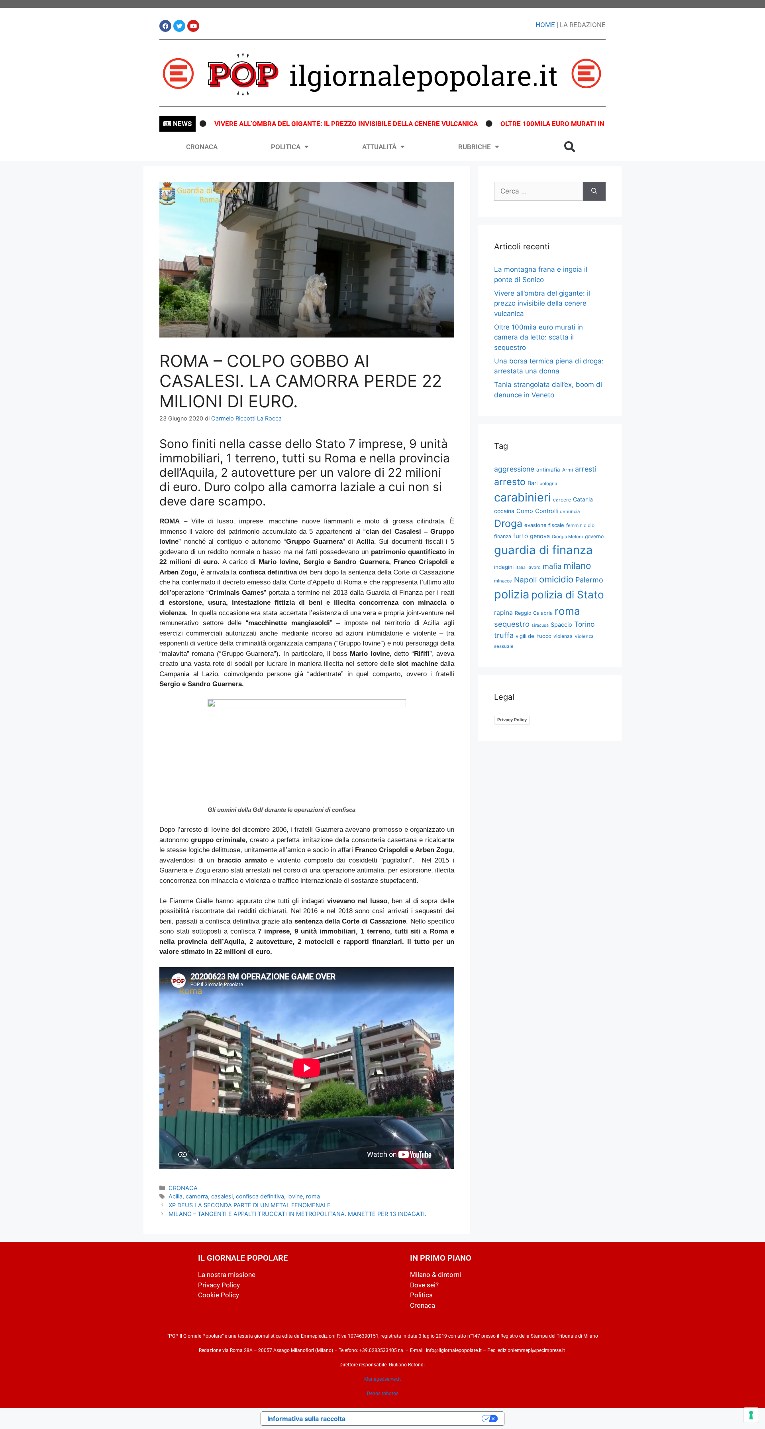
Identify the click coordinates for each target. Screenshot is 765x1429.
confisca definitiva (260, 1196)
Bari (532, 483)
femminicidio (580, 525)
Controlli (546, 511)
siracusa (540, 625)
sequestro (512, 624)
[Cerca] (594, 191)
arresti (585, 469)
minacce (503, 581)
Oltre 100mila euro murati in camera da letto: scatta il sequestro (578, 124)
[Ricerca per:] (538, 191)
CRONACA (202, 147)
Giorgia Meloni (567, 536)
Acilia (175, 1196)
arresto (510, 482)
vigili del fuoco (533, 636)
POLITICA (285, 147)
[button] (570, 147)
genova (540, 536)
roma (313, 1196)
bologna (548, 483)
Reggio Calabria (534, 613)
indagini (504, 567)
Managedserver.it (382, 1379)
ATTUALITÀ (379, 147)
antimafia (548, 469)
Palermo (589, 580)
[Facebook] (165, 26)
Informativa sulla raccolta (306, 1419)
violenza (563, 636)
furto (520, 536)
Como (524, 511)
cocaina (504, 510)
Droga (508, 523)
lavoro (534, 567)
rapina (503, 612)
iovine (295, 1196)
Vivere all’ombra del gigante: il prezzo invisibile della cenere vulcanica (303, 124)
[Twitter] (179, 26)
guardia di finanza (543, 550)
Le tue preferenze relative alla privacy (418, 1419)
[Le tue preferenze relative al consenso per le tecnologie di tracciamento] (751, 1415)
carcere (562, 500)
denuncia (570, 511)
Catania (583, 499)
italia (521, 567)
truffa (504, 635)
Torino (584, 624)
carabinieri (522, 497)
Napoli (525, 579)
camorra (197, 1196)
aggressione (514, 469)
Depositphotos (382, 1393)
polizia (511, 594)
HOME (545, 25)
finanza (502, 536)
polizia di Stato (567, 594)
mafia (552, 566)
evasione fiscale (544, 525)
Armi (567, 470)
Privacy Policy (512, 719)
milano (577, 565)
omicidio (556, 579)
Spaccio (561, 624)
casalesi (222, 1196)
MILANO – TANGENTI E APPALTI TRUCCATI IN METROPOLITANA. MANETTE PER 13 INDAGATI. (297, 1213)
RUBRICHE (474, 147)
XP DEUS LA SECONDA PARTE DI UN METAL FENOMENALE (250, 1205)
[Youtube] (193, 26)
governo (594, 536)
